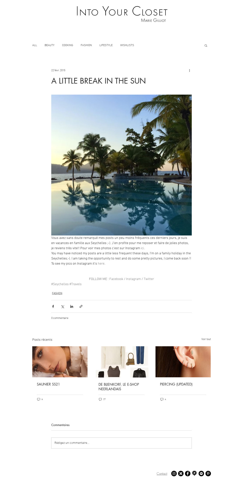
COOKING (67, 45)
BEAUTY (49, 45)
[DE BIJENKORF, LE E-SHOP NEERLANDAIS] (121, 361)
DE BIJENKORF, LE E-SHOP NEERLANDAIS (119, 386)
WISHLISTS (127, 45)
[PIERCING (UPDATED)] (183, 361)
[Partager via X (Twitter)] (62, 306)
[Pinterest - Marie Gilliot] (208, 473)
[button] (206, 45)
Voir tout (206, 339)
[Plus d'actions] (189, 70)
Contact (162, 473)
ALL (34, 45)
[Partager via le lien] (81, 306)
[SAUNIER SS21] (60, 361)
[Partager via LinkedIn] (71, 306)
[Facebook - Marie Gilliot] (187, 473)
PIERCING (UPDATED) (176, 384)
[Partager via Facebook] (53, 306)
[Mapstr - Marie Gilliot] (194, 473)
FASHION (86, 45)
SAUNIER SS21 (48, 384)
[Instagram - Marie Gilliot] (174, 473)
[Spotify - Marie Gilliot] (201, 473)
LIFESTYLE (106, 45)
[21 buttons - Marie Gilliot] (181, 473)
